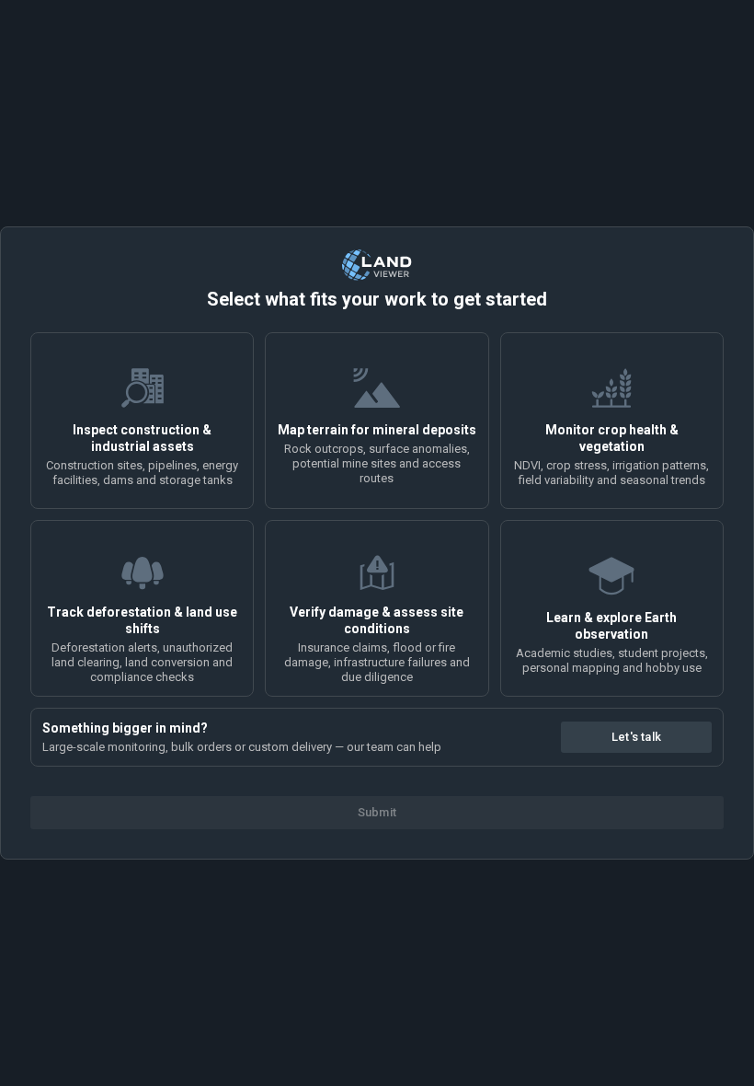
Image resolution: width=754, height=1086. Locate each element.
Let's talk (636, 737)
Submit (377, 812)
